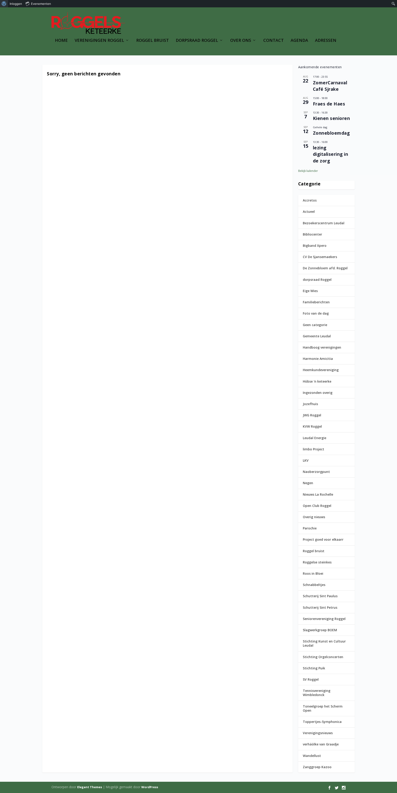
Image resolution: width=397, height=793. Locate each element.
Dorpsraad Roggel (197, 40)
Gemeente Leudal (317, 336)
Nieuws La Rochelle (318, 494)
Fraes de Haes (329, 104)
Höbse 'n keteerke (317, 381)
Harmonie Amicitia (318, 358)
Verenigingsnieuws (318, 733)
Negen (308, 483)
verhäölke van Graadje (321, 744)
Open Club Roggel (317, 505)
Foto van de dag (316, 313)
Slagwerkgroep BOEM (320, 630)
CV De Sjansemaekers (320, 257)
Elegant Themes (89, 787)
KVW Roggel (312, 426)
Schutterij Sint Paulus (320, 596)
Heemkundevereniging (321, 370)
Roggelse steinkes (317, 562)
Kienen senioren (331, 118)
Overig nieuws (314, 517)
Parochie (310, 528)
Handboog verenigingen (322, 347)
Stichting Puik (314, 668)
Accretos (310, 200)
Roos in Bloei (313, 573)
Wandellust (312, 755)
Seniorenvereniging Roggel (324, 619)
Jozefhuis (310, 404)
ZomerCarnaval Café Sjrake (330, 86)
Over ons (240, 40)
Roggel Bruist (152, 40)
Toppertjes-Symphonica (322, 721)
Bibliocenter (312, 234)
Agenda (299, 40)
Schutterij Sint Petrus (320, 607)
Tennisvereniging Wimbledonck (316, 692)
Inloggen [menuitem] (16, 4)
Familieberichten (316, 302)
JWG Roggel (312, 415)
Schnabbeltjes (314, 585)
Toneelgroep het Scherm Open (323, 708)
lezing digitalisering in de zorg (330, 154)
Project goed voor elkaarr (323, 539)
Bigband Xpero (314, 245)
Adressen (325, 40)
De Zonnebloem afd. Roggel (325, 268)
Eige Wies (310, 291)
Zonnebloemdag (331, 133)
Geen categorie (315, 325)
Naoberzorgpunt (316, 471)
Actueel (309, 211)
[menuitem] (4, 3)
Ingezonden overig (317, 392)
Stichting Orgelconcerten (323, 657)
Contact (273, 40)
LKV (306, 460)
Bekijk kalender (308, 171)
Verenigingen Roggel (99, 40)
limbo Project (313, 449)
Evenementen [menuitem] (41, 4)
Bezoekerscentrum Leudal (323, 223)
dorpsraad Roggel (317, 279)
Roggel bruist (313, 551)
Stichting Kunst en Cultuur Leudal (324, 643)
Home (61, 40)
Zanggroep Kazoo (317, 767)
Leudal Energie (314, 438)
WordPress (149, 787)
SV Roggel (311, 679)
